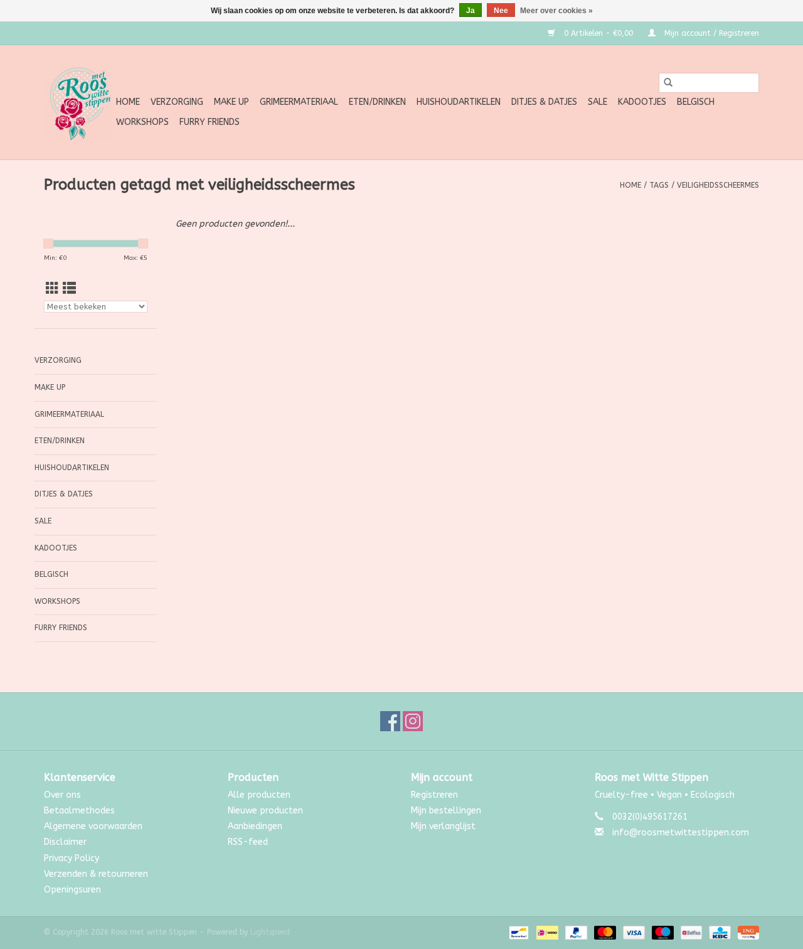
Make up (231, 102)
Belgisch (696, 102)
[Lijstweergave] (69, 289)
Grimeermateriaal (299, 102)
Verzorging (177, 102)
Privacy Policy (71, 858)
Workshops (142, 122)
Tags (659, 185)
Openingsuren (72, 889)
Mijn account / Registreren (710, 33)
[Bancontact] (518, 932)
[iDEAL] (546, 932)
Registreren (434, 795)
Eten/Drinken (377, 102)
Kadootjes (642, 102)
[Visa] (633, 932)
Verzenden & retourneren (96, 874)
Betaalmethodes (79, 810)
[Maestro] (661, 932)
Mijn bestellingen (446, 810)
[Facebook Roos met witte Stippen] (390, 721)
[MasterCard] (604, 932)
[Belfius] (690, 932)
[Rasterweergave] (52, 289)
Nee (501, 10)
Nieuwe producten (265, 810)
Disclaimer (65, 842)
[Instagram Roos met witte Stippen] (413, 721)
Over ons (62, 795)
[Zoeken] (668, 83)
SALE (597, 102)
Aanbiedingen (255, 826)
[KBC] (719, 932)
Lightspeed (270, 932)
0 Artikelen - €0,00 (598, 33)
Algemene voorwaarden (93, 826)
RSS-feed (248, 842)
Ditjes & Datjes (544, 102)
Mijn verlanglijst (443, 826)
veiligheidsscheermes (718, 185)
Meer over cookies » (556, 10)
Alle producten (259, 795)
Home (128, 102)
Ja (470, 10)
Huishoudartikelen (459, 102)
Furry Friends (209, 122)
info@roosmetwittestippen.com (680, 832)
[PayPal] (575, 932)
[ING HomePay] (746, 932)
